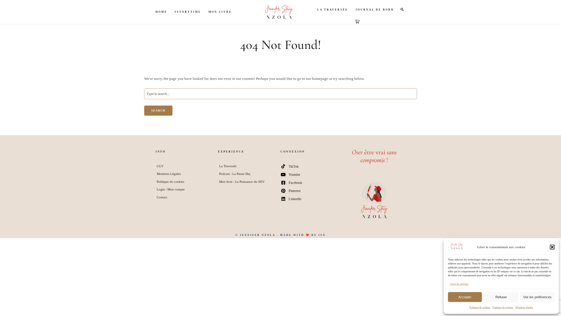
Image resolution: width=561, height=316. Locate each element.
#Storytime (188, 11)
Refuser (501, 297)
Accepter (464, 297)
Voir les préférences (537, 297)
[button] (552, 247)
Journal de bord (374, 9)
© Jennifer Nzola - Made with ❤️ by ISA (280, 235)
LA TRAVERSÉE (332, 9)
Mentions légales (524, 307)
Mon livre (220, 11)
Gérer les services (459, 283)
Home (161, 11)
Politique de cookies (479, 307)
